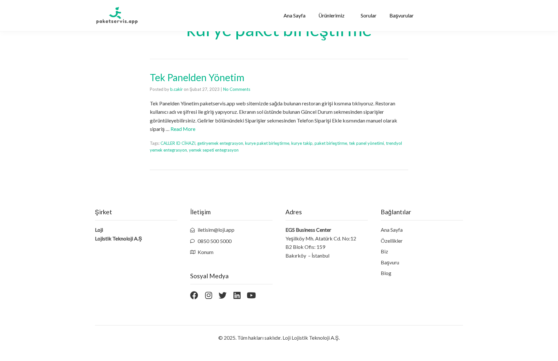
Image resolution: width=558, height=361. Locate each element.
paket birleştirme (331, 143)
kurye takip (302, 143)
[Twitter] (223, 295)
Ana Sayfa (294, 15)
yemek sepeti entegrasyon (214, 150)
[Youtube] (251, 295)
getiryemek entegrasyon (220, 143)
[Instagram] (208, 295)
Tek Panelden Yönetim (197, 77)
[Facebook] (194, 295)
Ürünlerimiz (331, 15)
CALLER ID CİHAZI (177, 143)
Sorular (369, 15)
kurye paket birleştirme (267, 143)
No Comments (236, 89)
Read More (182, 129)
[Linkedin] (237, 295)
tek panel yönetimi (366, 143)
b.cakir (176, 89)
